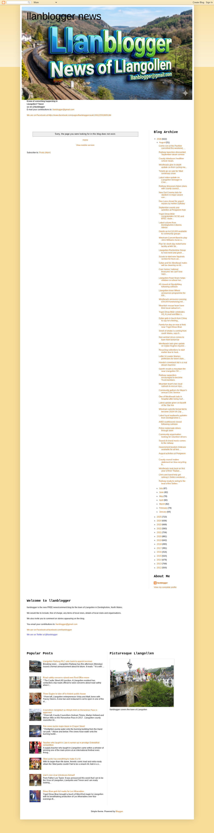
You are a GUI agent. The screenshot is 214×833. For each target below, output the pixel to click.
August (162, 142)
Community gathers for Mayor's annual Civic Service (173, 391)
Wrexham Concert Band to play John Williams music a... (173, 239)
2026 (159, 139)
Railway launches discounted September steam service (172, 153)
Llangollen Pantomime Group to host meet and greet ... (172, 251)
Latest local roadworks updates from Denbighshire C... (173, 416)
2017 (159, 548)
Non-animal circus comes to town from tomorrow (171, 338)
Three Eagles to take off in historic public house (64, 694)
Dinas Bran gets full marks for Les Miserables (63, 791)
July (161, 488)
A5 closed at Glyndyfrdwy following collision (170, 285)
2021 (159, 532)
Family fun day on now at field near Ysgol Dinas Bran (172, 325)
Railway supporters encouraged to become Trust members (170, 377)
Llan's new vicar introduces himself (59, 775)
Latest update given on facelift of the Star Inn (172, 404)
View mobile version (85, 145)
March (162, 504)
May (161, 496)
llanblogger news (64, 16)
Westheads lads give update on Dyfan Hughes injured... (172, 344)
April (161, 500)
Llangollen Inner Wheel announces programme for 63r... (172, 293)
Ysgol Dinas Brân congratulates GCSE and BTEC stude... (171, 216)
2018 (159, 544)
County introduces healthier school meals (171, 159)
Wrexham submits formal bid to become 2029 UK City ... (173, 410)
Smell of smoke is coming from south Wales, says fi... (172, 332)
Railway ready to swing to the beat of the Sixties (172, 482)
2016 (159, 552)
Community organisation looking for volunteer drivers (173, 435)
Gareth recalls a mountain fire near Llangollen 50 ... (172, 370)
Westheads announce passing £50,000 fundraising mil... (172, 300)
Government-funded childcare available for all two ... (172, 448)
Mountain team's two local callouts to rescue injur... (171, 385)
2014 (159, 560)
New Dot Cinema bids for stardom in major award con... (171, 195)
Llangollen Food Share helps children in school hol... (172, 279)
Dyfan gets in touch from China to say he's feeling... (173, 319)
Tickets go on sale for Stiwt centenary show (171, 172)
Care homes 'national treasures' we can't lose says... (170, 271)
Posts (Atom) (45, 152)
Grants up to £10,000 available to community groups (173, 232)
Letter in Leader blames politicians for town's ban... (172, 357)
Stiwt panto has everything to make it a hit (61, 759)
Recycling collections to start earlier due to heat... (172, 351)
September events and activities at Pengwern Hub (172, 208)
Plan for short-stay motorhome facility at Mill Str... (172, 245)
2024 (159, 521)
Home (85, 140)
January (163, 512)
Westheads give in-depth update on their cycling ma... (173, 166)
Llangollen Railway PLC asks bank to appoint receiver (67, 661)
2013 (159, 564)
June (161, 492)
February (163, 508)
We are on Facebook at (37, 115)
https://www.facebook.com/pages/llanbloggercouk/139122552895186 (79, 115)
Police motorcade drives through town (170, 429)
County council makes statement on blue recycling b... (172, 462)
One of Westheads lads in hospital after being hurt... (171, 397)
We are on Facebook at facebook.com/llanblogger (49, 630)
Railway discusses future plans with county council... (173, 187)
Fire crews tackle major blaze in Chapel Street (64, 726)
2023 (159, 524)
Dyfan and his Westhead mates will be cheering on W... (173, 264)
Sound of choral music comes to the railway (172, 442)
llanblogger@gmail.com (63, 109)
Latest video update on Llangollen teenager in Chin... (170, 179)
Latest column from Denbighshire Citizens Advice (170, 225)
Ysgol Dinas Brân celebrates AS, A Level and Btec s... (172, 313)
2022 (159, 528)
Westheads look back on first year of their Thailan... (172, 469)
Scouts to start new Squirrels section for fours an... (172, 257)
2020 (159, 536)
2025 (159, 517)
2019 (159, 540)
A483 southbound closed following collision (170, 423)
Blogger (119, 811)
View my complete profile (165, 587)
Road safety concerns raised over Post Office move (66, 677)
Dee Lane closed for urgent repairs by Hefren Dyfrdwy (172, 202)
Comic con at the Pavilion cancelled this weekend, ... (172, 147)
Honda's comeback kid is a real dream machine (173, 363)
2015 (159, 556)
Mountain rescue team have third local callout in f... (171, 306)
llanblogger (162, 583)
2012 (159, 568)
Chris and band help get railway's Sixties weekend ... (173, 476)
